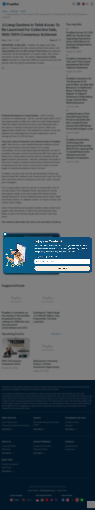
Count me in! (62, 268)
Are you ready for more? (45, 256)
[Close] (5, 234)
